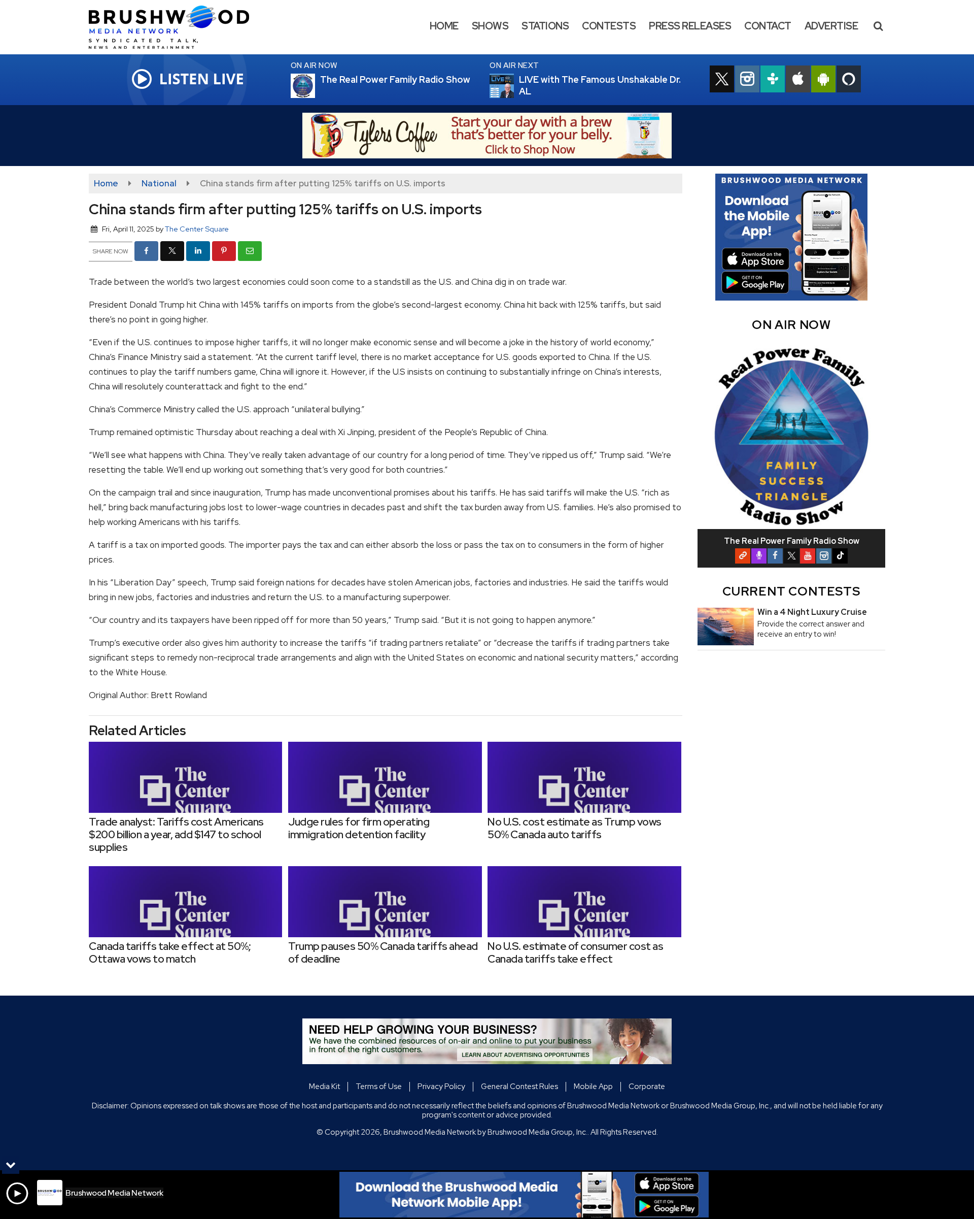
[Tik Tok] (840, 556)
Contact (767, 25)
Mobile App (593, 1086)
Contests (609, 25)
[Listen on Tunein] (772, 80)
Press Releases (690, 25)
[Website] (742, 556)
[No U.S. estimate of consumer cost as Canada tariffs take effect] (584, 901)
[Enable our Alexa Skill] (849, 80)
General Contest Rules (519, 1086)
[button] (878, 25)
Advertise (831, 25)
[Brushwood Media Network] (176, 26)
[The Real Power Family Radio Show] (315, 86)
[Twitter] (791, 556)
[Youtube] (807, 556)
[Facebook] (775, 556)
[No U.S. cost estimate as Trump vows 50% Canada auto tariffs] (584, 777)
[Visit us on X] (722, 80)
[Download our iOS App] (798, 80)
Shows (490, 25)
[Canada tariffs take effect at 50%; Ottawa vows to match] (185, 901)
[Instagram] (823, 556)
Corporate (647, 1086)
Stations (545, 25)
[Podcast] (759, 556)
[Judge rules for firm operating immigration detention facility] (384, 777)
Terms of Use (379, 1086)
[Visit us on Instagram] (747, 80)
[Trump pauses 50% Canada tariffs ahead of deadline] (384, 901)
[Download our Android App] (823, 80)
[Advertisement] (487, 135)
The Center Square (197, 229)
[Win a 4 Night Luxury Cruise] (726, 626)
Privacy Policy (441, 1086)
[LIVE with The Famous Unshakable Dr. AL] (514, 86)
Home (444, 25)
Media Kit (324, 1086)
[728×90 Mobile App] (524, 1194)
